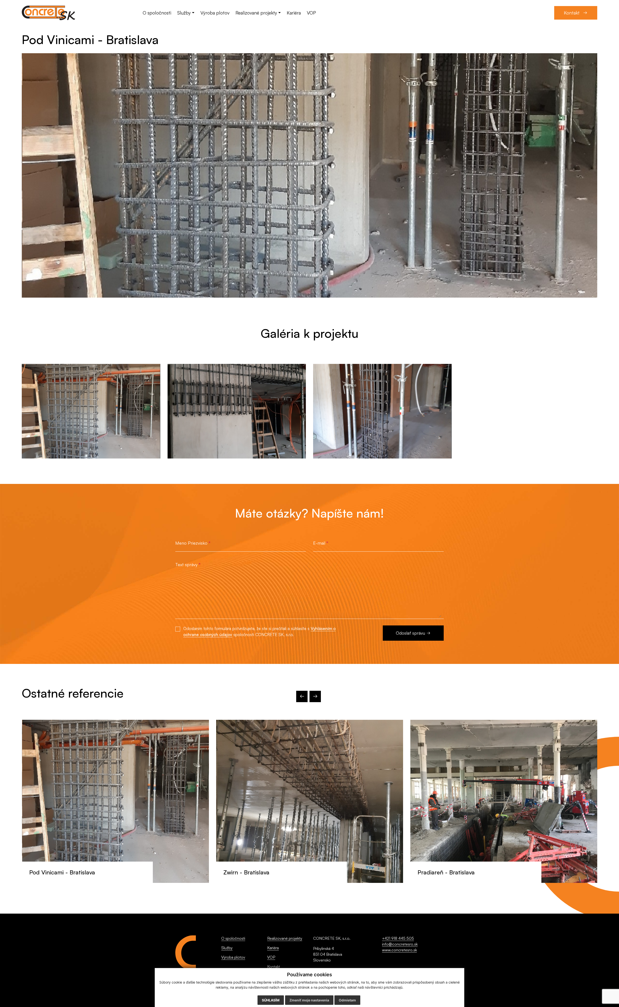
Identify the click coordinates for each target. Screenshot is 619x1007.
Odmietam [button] (347, 1000)
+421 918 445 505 (398, 938)
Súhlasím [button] (271, 1000)
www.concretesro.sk (399, 949)
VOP (271, 957)
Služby (227, 947)
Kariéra (273, 947)
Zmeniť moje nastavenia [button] (309, 1000)
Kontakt (273, 966)
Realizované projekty (284, 938)
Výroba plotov (233, 957)
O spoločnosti (233, 938)
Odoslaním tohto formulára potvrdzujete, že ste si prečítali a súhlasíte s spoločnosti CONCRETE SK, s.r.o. (259, 631)
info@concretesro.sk (400, 944)
